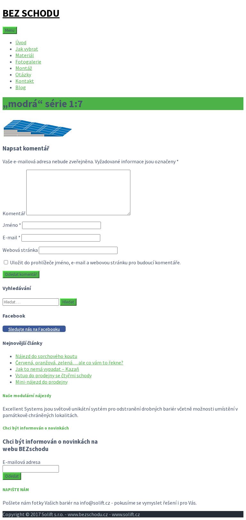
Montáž (23, 68)
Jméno (12, 225)
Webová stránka (20, 250)
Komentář (14, 213)
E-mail (11, 237)
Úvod (20, 42)
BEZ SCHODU (31, 13)
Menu (9, 30)
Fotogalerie (28, 61)
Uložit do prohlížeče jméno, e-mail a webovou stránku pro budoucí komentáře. (95, 262)
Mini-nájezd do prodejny (41, 382)
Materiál (24, 55)
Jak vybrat (26, 49)
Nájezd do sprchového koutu (46, 356)
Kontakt (24, 81)
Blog (20, 87)
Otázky (23, 74)
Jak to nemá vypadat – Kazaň (47, 369)
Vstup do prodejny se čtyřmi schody (53, 375)
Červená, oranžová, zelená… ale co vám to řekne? (69, 362)
